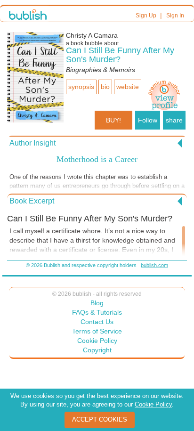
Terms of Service (97, 331)
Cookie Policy (97, 340)
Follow (147, 120)
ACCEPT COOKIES (99, 419)
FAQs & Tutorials (97, 312)
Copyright (97, 350)
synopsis (81, 86)
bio (105, 86)
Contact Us (97, 321)
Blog (97, 303)
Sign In (175, 15)
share (174, 120)
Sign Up (146, 15)
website (127, 86)
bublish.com (154, 265)
